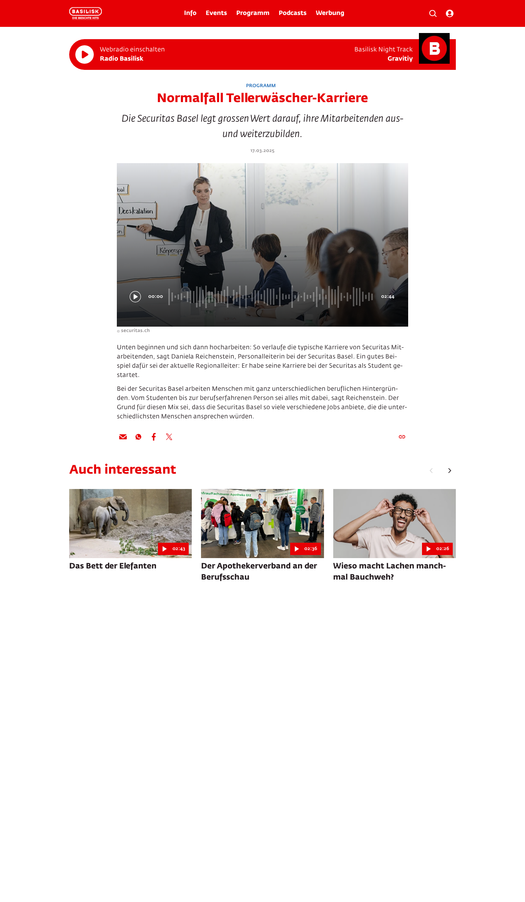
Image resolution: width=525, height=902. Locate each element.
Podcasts (293, 13)
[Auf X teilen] (169, 437)
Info (190, 13)
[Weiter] (450, 470)
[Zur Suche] (433, 13)
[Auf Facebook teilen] (154, 437)
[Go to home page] (85, 13)
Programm (252, 13)
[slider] (271, 296)
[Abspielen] (84, 54)
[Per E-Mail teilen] (123, 437)
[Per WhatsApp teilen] (138, 437)
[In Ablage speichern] (402, 437)
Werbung (330, 13)
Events (216, 13)
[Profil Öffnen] (450, 13)
